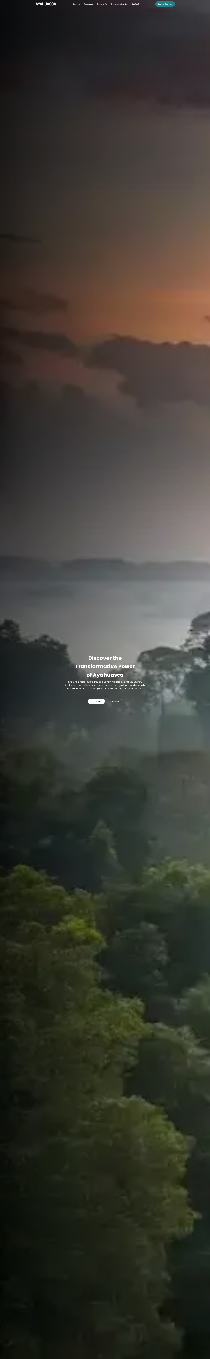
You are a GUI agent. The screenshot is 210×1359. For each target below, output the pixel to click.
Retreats (76, 4)
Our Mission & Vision (119, 4)
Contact (135, 4)
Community (102, 4)
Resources (88, 4)
